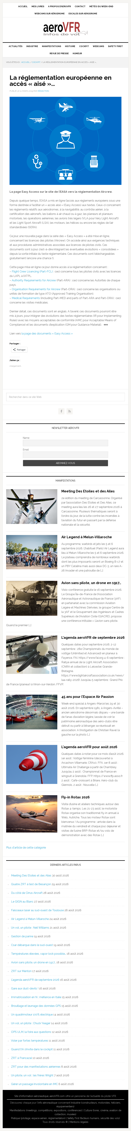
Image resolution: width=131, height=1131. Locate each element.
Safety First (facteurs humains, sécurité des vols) (93, 1118)
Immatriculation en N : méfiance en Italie (36, 997)
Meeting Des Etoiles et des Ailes (88, 491)
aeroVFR (65, 28)
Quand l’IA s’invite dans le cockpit (32, 1049)
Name (26, 438)
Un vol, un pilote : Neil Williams (30, 927)
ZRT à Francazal (21, 1058)
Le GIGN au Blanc (22, 901)
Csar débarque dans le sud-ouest (32, 945)
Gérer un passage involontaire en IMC (34, 1084)
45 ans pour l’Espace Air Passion (87, 697)
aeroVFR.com (57, 1096)
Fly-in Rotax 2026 (75, 797)
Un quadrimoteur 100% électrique (32, 1014)
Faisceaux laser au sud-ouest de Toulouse (37, 910)
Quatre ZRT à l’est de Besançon (31, 884)
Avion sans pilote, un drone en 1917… (91, 583)
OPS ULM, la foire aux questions (31, 1032)
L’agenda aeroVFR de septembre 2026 (93, 638)
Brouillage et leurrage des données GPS (36, 1005)
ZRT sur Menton (21, 971)
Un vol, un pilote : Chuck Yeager (30, 1023)
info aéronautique (47, 1102)
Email (26, 449)
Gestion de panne (22, 936)
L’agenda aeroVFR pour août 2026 (89, 747)
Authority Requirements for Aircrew (34, 280)
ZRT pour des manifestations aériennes (36, 1066)
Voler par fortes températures (29, 1040)
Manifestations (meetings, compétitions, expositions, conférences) (46, 1110)
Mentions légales (79, 1122)
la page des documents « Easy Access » (47, 333)
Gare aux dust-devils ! (24, 988)
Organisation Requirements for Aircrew (36, 289)
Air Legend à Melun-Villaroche (86, 537)
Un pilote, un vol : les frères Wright (32, 1075)
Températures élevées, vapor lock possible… (38, 953)
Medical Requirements (26, 298)
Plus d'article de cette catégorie (26, 847)
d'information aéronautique (33, 1096)
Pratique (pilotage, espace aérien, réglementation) (38, 1118)
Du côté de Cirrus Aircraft (27, 893)
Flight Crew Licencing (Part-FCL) (32, 271)
